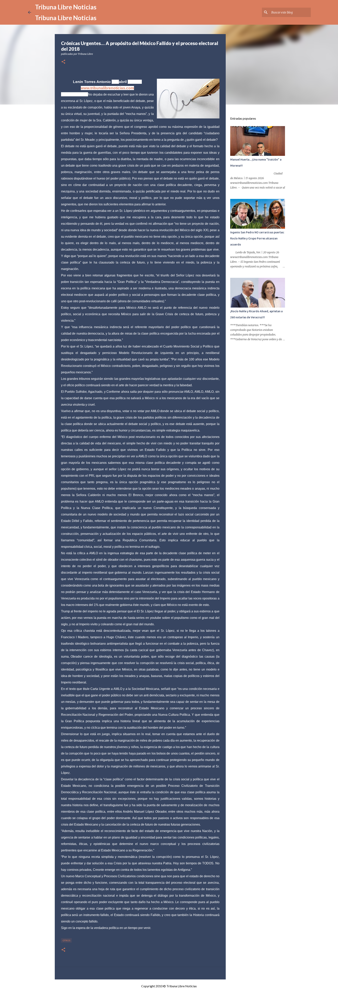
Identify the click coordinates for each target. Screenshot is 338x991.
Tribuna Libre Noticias (65, 7)
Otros (66, 940)
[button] (63, 62)
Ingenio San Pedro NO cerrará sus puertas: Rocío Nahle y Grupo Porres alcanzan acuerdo (257, 238)
